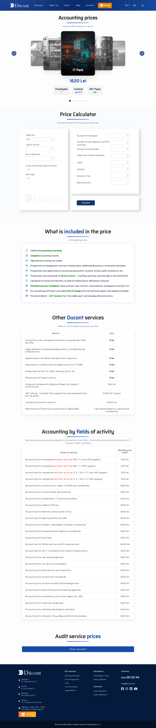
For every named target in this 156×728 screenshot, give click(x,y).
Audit (67, 683)
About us (53, 5)
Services (38, 5)
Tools (66, 5)
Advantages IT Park (101, 676)
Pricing (106, 5)
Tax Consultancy (71, 687)
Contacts (90, 5)
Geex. (99, 724)
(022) (130, 677)
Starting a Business (72, 676)
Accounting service (72, 679)
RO (126, 5)
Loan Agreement (99, 691)
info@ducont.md (128, 683)
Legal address (70, 690)
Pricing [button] (29, 714)
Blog (78, 5)
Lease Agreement (100, 695)
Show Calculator (78, 649)
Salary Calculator (99, 679)
